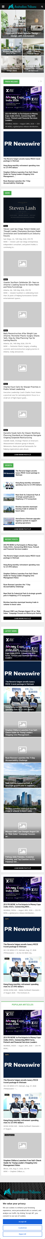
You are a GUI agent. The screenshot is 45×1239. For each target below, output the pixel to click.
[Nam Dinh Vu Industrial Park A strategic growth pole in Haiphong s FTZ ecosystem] (8, 497)
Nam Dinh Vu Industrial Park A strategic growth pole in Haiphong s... (21, 784)
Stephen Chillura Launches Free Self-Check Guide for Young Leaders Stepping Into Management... (20, 174)
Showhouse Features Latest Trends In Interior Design (33, 51)
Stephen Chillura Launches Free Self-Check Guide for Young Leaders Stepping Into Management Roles (20, 575)
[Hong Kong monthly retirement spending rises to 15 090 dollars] (8, 485)
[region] (22, 1219)
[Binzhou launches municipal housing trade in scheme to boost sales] (8, 509)
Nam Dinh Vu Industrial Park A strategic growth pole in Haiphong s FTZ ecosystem (28, 496)
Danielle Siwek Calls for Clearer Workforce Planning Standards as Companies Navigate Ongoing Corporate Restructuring (22, 435)
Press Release (11, 81)
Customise (22, 1228)
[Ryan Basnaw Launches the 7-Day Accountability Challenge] (22, 749)
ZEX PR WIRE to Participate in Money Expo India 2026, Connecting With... (22, 905)
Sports (8, 465)
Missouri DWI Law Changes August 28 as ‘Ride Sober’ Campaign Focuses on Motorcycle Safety (22, 612)
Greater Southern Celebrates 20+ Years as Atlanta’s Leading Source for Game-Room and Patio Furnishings (21, 284)
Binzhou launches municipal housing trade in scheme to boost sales (26, 508)
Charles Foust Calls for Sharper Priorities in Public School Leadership (22, 388)
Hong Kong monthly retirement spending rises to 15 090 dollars (21, 166)
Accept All (22, 1222)
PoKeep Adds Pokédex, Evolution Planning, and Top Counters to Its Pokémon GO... (20, 859)
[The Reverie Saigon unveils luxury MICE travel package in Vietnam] (22, 144)
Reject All (22, 1234)
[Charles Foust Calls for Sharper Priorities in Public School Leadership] (22, 368)
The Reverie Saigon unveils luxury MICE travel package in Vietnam (21, 159)
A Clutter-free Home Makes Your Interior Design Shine (12, 68)
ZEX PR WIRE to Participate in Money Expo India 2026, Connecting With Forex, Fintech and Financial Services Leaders (21, 117)
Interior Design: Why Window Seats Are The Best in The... (12, 51)
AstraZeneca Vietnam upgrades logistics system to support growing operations (28, 520)
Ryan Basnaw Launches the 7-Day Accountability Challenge (16, 182)
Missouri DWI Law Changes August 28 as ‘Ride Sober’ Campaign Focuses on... (22, 834)
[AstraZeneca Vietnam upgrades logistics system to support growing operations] (8, 521)
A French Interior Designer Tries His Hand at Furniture (33, 68)
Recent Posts (11, 539)
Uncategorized (9, 879)
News (7, 193)
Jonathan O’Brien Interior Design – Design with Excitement (22, 35)
